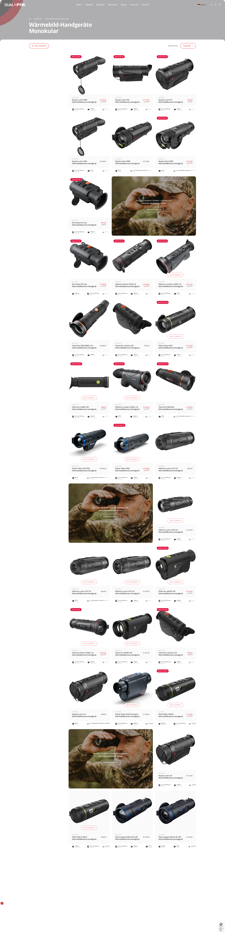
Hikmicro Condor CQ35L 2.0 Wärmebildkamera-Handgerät (127, 408)
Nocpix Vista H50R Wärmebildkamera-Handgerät (127, 162)
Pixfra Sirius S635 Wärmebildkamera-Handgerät (170, 346)
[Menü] (223, 922)
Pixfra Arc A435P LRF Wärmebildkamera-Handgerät (84, 408)
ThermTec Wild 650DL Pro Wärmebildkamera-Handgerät (84, 346)
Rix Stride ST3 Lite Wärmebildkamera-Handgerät (84, 224)
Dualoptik (75, 97)
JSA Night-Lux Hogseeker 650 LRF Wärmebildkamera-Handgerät (128, 899)
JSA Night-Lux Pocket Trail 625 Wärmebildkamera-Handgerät (84, 899)
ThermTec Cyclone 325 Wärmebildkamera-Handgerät (127, 346)
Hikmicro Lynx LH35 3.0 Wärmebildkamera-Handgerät (170, 531)
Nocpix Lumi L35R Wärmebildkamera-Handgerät (84, 162)
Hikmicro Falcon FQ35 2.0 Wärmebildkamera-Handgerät (127, 285)
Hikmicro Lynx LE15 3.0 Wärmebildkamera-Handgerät (84, 592)
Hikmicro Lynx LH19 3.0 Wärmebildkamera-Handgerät (127, 592)
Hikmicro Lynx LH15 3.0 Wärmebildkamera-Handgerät (170, 469)
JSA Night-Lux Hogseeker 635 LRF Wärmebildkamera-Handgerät (172, 899)
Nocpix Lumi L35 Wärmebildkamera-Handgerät (170, 776)
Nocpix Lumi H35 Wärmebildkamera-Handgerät (127, 101)
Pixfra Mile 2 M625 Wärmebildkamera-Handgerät (170, 715)
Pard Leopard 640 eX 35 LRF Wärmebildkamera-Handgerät (170, 838)
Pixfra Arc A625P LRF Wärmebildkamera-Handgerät (170, 592)
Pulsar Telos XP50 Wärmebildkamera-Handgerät (127, 469)
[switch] (221, 930)
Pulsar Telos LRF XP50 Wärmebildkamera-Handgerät (84, 469)
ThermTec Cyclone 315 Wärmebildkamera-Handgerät (170, 654)
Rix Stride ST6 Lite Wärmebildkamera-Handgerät (84, 285)
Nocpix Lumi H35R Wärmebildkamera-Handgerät (84, 101)
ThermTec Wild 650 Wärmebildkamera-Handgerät (170, 408)
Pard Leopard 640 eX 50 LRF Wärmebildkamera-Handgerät (127, 838)
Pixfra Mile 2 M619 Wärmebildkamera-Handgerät (84, 838)
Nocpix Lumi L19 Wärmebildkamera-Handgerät (84, 715)
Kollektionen (38, 19)
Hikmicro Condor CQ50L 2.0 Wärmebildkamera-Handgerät (170, 285)
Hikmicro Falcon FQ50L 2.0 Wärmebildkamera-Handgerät (84, 654)
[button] (202, 4)
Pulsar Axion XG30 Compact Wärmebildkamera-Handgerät (127, 715)
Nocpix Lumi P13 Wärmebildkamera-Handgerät (170, 101)
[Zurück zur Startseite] (30, 19)
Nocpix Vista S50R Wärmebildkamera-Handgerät (170, 162)
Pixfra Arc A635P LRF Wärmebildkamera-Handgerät (127, 654)
